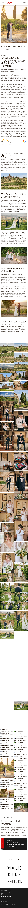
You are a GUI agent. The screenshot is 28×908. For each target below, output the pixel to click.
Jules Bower (10, 341)
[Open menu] (24, 2)
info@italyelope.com (6, 896)
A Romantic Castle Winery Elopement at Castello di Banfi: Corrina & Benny (15, 844)
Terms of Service (5, 903)
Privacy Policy (4, 901)
